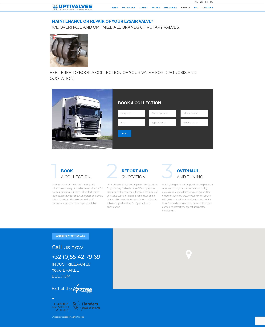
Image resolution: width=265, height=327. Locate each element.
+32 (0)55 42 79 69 (76, 256)
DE (211, 2)
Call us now (67, 247)
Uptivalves (128, 7)
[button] (189, 254)
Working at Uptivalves (70, 236)
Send (124, 134)
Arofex (74, 317)
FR (206, 2)
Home (115, 7)
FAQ (196, 7)
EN (201, 2)
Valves (156, 7)
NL (196, 2)
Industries (170, 7)
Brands (185, 7)
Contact (208, 7)
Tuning (143, 7)
